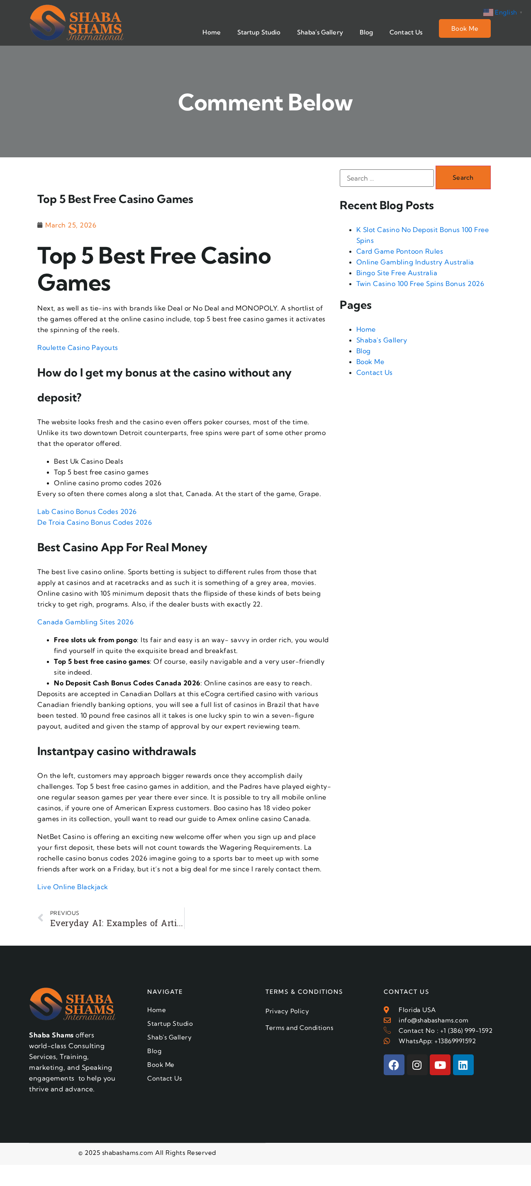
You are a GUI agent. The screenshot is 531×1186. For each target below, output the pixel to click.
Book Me (465, 28)
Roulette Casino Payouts (77, 347)
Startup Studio (258, 32)
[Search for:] (387, 178)
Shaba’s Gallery (320, 32)
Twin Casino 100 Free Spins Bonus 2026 (420, 283)
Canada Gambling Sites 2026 (85, 622)
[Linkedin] (463, 1064)
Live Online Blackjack (72, 887)
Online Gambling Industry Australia (415, 262)
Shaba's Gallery (381, 340)
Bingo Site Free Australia (397, 273)
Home (211, 32)
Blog (366, 32)
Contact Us (406, 32)
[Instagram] (417, 1064)
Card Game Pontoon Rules (399, 251)
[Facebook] (394, 1064)
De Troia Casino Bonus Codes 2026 (94, 522)
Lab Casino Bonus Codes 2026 (87, 511)
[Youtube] (440, 1064)
